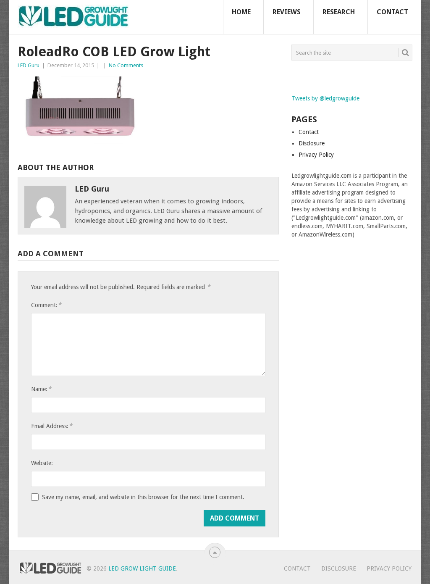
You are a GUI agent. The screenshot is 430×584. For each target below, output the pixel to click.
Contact (392, 12)
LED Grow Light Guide (142, 568)
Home (241, 12)
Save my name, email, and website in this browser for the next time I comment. (143, 497)
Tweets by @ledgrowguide (325, 98)
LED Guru (28, 65)
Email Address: (51, 426)
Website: (42, 463)
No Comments (126, 65)
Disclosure (312, 143)
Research (338, 12)
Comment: (46, 305)
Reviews (287, 12)
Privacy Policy (316, 154)
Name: (41, 389)
